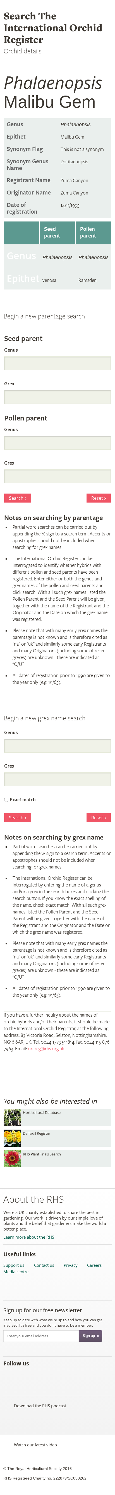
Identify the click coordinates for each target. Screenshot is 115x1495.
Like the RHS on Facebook (8, 1375)
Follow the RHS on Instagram (70, 1375)
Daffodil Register (36, 1133)
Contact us (44, 1265)
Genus (11, 350)
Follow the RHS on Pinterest (45, 1375)
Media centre (15, 1271)
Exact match (23, 800)
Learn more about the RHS (28, 1237)
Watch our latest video (35, 1444)
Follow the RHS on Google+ (57, 1375)
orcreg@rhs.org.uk (46, 1049)
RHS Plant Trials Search (42, 1154)
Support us (13, 1265)
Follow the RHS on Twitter (21, 1375)
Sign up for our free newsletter (42, 1310)
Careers (94, 1265)
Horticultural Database (42, 1112)
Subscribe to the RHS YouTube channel (33, 1375)
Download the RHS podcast (40, 1405)
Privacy (71, 1265)
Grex (9, 384)
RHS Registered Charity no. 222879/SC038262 (45, 1478)
